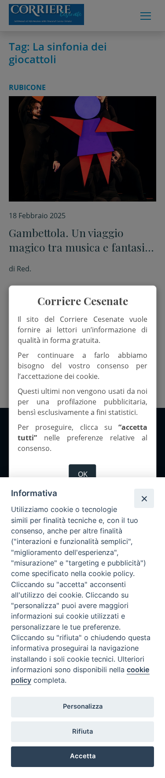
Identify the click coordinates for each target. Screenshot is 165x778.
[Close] (144, 498)
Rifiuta (82, 731)
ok (83, 474)
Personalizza (83, 706)
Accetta (82, 756)
